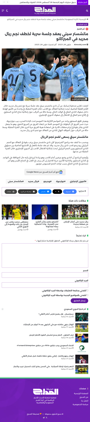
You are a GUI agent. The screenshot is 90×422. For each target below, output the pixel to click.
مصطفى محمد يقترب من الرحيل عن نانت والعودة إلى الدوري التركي (16, 224)
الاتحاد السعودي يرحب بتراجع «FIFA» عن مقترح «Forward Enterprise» (45, 345)
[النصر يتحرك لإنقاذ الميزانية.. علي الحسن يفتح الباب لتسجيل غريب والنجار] (81, 369)
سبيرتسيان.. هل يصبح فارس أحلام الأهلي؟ (56, 314)
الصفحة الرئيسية (81, 393)
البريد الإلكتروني (81, 280)
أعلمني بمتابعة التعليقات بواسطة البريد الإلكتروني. (64, 290)
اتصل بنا (84, 401)
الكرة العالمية (82, 24)
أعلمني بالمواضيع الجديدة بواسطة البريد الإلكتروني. (63, 295)
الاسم (85, 270)
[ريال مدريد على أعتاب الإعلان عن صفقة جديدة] (75, 211)
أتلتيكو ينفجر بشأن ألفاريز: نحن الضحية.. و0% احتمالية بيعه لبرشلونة (46, 224)
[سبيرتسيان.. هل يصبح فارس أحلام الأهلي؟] (81, 317)
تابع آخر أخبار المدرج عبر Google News (42, 172)
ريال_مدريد (33, 181)
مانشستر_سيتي (15, 181)
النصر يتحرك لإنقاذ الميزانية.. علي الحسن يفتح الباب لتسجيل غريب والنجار (43, 366)
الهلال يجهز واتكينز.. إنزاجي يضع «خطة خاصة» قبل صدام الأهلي (48, 356)
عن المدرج (84, 397)
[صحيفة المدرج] (45, 11)
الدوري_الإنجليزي (77, 181)
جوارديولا (60, 181)
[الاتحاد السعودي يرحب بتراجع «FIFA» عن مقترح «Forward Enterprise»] (81, 348)
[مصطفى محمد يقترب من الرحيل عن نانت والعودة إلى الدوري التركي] (15, 211)
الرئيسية (83, 19)
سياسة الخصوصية (80, 404)
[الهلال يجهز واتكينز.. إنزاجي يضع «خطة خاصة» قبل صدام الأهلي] (81, 359)
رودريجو (46, 181)
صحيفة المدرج (33, 414)
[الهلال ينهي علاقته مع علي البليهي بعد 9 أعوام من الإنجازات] (81, 327)
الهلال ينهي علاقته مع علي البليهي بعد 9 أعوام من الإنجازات (48, 324)
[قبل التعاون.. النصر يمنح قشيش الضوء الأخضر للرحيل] (81, 338)
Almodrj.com (80, 44)
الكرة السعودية (71, 19)
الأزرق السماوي (75, 121)
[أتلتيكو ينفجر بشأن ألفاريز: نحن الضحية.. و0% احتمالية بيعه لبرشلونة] (45, 211)
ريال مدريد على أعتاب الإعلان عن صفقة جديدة (76, 223)
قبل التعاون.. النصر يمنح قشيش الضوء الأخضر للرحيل (51, 335)
